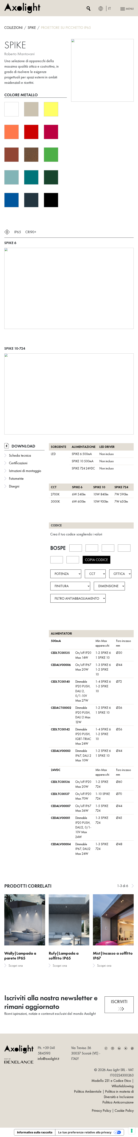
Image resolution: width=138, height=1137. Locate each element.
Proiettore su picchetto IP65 (66, 27)
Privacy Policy (102, 1110)
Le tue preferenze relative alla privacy (84, 1132)
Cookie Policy (124, 1110)
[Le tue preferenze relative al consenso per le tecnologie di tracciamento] (131, 1130)
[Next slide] (133, 886)
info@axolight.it (48, 1058)
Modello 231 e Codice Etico (111, 1080)
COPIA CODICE (96, 559)
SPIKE (32, 27)
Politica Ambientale (88, 1091)
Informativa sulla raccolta (34, 1132)
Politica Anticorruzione (118, 1102)
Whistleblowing (123, 1086)
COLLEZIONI (13, 27)
